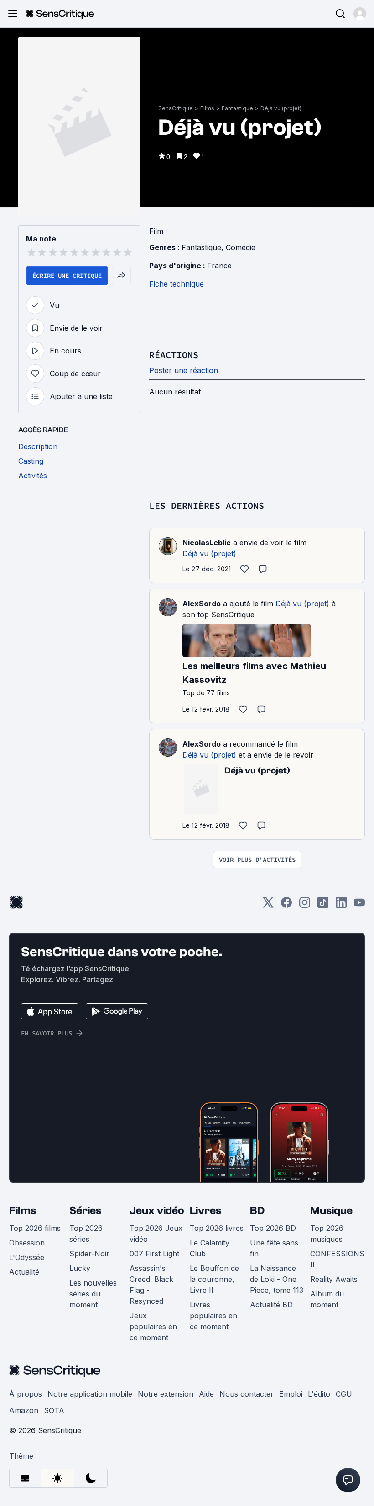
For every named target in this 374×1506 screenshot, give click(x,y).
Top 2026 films (35, 1228)
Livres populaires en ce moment (213, 1315)
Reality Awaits (334, 1279)
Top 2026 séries (86, 1234)
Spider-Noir (89, 1253)
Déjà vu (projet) (280, 108)
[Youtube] (359, 905)
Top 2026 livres (217, 1228)
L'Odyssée (26, 1257)
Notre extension (165, 1393)
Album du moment (327, 1299)
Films (207, 108)
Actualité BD (271, 1304)
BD (257, 1210)
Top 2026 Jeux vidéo (156, 1234)
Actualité (24, 1271)
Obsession (27, 1242)
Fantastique (237, 108)
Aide (206, 1393)
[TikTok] (322, 905)
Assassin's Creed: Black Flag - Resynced (151, 1285)
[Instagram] (304, 905)
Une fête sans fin (274, 1248)
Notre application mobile (89, 1393)
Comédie (240, 247)
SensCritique (175, 108)
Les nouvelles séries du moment (93, 1293)
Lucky (79, 1268)
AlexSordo (201, 603)
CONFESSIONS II (337, 1259)
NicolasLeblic (206, 542)
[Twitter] (268, 905)
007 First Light (154, 1253)
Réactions (173, 354)
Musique (331, 1210)
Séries (85, 1210)
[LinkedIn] (341, 905)
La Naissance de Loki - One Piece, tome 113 (276, 1279)
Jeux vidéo (157, 1210)
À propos (25, 1393)
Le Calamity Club (209, 1248)
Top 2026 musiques (326, 1234)
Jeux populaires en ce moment (153, 1326)
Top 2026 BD (273, 1228)
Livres (205, 1210)
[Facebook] (286, 905)
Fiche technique (176, 283)
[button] (360, 13)
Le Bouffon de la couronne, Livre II (214, 1279)
